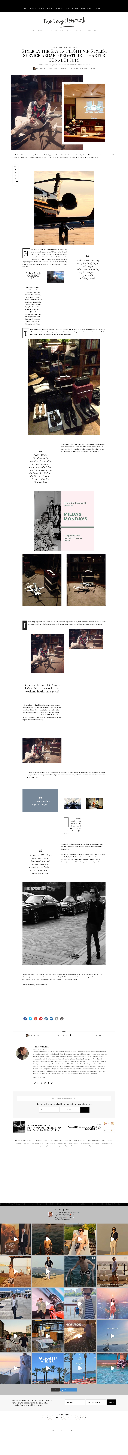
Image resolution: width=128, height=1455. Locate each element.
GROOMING (33, 8)
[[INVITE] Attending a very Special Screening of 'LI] (15, 1239)
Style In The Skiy (62, 1146)
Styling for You (73, 1146)
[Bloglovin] (71, 1418)
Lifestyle (74, 47)
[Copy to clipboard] (15, 178)
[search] (103, 8)
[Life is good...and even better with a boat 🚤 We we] (15, 1368)
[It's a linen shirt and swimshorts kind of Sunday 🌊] (112, 1271)
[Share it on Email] (56, 1020)
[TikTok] (85, 1418)
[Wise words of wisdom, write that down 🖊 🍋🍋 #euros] (48, 1239)
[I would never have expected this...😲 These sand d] (112, 1239)
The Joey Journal (42, 69)
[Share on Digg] (51, 1020)
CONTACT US (97, 8)
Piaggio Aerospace (50, 1143)
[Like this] (15, 182)
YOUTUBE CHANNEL (86, 8)
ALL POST (27, 2)
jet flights (110, 1140)
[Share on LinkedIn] (46, 1020)
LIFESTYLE (41, 8)
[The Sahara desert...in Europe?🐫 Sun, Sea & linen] (48, 1271)
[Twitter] (15, 172)
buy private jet (38, 1140)
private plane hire (50, 1146)
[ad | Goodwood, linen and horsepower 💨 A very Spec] (15, 1303)
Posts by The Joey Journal (39, 1077)
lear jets (26, 1143)
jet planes (18, 1143)
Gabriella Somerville (79, 1140)
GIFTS (67, 8)
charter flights (48, 1140)
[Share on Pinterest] (41, 1020)
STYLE (25, 8)
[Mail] (52, 1418)
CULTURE (49, 8)
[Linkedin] (80, 1418)
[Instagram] (62, 1418)
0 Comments (63, 69)
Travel (69, 47)
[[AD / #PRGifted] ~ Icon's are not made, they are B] (80, 1303)
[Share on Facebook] (25, 1020)
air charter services (26, 1140)
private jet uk (95, 1143)
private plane (40, 1146)
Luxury (65, 47)
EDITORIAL (75, 8)
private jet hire (62, 1143)
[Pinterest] (15, 175)
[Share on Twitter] (30, 1020)
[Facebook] (15, 169)
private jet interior (73, 1143)
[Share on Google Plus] (35, 1020)
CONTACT (16, 2)
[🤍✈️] (80, 1336)
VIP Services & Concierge (57, 47)
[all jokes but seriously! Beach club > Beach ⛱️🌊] (80, 1239)
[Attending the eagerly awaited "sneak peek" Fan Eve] (112, 1303)
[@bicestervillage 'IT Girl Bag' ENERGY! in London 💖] (48, 1336)
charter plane (58, 1140)
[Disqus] (64, 1174)
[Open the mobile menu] (124, 8)
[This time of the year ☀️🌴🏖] (80, 1368)
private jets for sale (107, 1143)
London (76, 69)
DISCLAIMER (6, 2)
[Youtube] (57, 1418)
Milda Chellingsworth (37, 1143)
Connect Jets (68, 1140)
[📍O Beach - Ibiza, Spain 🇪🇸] (112, 1336)
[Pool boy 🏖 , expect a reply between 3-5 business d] (112, 1368)
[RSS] (76, 1418)
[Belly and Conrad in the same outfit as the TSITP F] (15, 1336)
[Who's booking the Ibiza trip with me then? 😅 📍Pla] (48, 1368)
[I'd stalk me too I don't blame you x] (15, 1271)
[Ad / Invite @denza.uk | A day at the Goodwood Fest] (48, 1303)
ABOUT (22, 2)
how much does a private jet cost (96, 1140)
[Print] (62, 1020)
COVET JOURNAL (59, 8)
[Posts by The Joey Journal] (34, 69)
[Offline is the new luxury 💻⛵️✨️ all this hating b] (80, 1271)
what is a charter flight (86, 1146)
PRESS (11, 2)
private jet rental (85, 1143)
